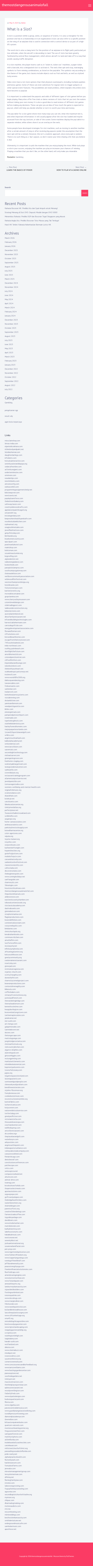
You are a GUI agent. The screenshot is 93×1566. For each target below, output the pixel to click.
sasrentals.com (11, 749)
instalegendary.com (12, 515)
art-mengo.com (11, 1024)
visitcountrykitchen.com (14, 1047)
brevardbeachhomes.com (15, 637)
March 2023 (10, 356)
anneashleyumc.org (12, 1283)
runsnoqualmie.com (12, 1295)
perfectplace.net (11, 810)
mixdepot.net (10, 1353)
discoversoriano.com (13, 871)
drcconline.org (10, 1133)
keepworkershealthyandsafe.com (18, 518)
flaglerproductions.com (14, 917)
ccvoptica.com (10, 1333)
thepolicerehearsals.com (15, 894)
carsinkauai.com (11, 1445)
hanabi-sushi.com (12, 1341)
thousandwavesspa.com (14, 1122)
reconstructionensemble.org (16, 1099)
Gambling (19, 157)
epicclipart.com (11, 541)
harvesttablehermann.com (15, 622)
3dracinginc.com (11, 885)
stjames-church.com (13, 972)
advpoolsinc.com (11, 1142)
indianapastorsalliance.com (16, 1148)
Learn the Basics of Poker (19, 168)
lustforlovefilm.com (13, 943)
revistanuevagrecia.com (14, 969)
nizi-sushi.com (10, 1021)
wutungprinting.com (13, 1058)
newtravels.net (11, 495)
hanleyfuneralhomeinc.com (16, 726)
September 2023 (11, 332)
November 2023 (11, 324)
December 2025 (11, 250)
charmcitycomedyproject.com (17, 980)
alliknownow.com (12, 897)
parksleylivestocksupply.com (16, 827)
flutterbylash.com (12, 1460)
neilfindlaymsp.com (12, 1128)
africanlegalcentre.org (14, 951)
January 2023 (10, 365)
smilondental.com (12, 744)
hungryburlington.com (13, 1009)
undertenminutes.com (13, 472)
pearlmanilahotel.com (14, 544)
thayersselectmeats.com (15, 1188)
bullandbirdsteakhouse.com (16, 1309)
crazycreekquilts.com (13, 925)
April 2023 (9, 352)
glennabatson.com (12, 911)
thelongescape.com (13, 1035)
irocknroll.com (10, 674)
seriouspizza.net (11, 1171)
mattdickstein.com (12, 1226)
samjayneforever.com (13, 1434)
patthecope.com (11, 1165)
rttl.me (8, 1509)
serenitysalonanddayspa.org (16, 463)
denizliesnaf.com (11, 1159)
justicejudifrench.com (13, 998)
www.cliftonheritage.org (15, 1315)
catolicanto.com (11, 801)
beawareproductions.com (15, 983)
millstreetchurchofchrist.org (16, 1448)
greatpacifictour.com (13, 1116)
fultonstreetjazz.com (13, 588)
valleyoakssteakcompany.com (17, 1151)
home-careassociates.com (15, 821)
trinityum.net (10, 1379)
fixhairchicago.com (12, 1156)
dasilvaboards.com (12, 908)
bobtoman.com (11, 550)
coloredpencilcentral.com (15, 657)
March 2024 (10, 307)
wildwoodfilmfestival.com (15, 579)
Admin (23, 23)
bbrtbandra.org (11, 536)
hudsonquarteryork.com (14, 1399)
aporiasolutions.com (13, 1191)
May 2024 (9, 299)
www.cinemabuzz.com (14, 1350)
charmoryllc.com (11, 882)
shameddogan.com (12, 1205)
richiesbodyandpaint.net (14, 449)
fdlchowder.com (11, 1304)
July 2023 (8, 340)
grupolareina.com (12, 596)
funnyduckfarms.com (13, 1465)
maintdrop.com (11, 547)
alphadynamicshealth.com (15, 1457)
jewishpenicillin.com (13, 781)
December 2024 (11, 283)
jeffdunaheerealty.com (14, 1263)
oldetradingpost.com (13, 605)
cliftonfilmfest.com (13, 660)
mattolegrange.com (13, 1038)
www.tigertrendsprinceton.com (17, 1252)
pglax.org (8, 1073)
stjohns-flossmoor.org (14, 1090)
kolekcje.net (10, 798)
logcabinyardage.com (13, 1217)
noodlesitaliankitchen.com (15, 521)
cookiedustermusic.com (14, 1096)
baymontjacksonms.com (14, 1067)
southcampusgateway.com (15, 570)
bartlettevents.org (12, 590)
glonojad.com (10, 966)
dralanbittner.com (12, 700)
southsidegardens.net (13, 1376)
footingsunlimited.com (14, 1292)
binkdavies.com (11, 928)
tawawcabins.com (12, 683)
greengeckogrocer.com (14, 758)
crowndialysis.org (12, 772)
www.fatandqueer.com (14, 1281)
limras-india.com (11, 443)
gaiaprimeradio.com (12, 1026)
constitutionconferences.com (17, 1162)
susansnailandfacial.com (14, 1246)
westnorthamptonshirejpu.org (17, 582)
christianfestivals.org (13, 1044)
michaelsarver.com (12, 755)
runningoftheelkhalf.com (15, 1260)
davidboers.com (11, 1220)
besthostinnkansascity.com (16, 1517)
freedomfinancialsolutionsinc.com (18, 1269)
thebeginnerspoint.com (14, 873)
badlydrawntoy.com (13, 1229)
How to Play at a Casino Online (71, 168)
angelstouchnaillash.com (15, 738)
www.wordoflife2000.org (15, 677)
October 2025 (10, 258)
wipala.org (9, 836)
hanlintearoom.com (13, 1462)
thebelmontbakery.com (14, 501)
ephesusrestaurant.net (14, 1387)
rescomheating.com (13, 1512)
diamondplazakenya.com (15, 1416)
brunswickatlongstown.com (16, 1012)
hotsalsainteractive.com (14, 461)
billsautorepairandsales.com (16, 1422)
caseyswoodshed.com (13, 1154)
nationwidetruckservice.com (16, 1110)
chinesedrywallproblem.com (16, 1084)
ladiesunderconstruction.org (16, 608)
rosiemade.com (11, 718)
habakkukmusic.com (13, 1234)
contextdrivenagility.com (15, 986)
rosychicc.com (10, 842)
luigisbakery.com (11, 1338)
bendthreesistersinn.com (14, 1087)
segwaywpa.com (11, 1194)
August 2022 (10, 385)
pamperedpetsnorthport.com (16, 715)
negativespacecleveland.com (16, 1076)
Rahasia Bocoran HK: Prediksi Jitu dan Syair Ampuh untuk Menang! (31, 208)
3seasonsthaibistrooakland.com (18, 813)
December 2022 (11, 369)
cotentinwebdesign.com (14, 602)
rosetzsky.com (10, 963)
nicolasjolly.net (11, 946)
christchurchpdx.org (12, 931)
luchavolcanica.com (13, 1104)
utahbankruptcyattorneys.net (16, 671)
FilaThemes (70, 1556)
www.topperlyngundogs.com (16, 1257)
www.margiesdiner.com (14, 1301)
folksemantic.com (12, 686)
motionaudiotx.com (13, 1506)
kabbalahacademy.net (13, 741)
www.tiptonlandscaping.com (16, 1327)
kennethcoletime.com (13, 1006)
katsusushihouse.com (13, 954)
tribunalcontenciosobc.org (15, 902)
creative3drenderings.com (15, 1211)
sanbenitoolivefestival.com (16, 862)
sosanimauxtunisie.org (14, 553)
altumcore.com (11, 1177)
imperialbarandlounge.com (15, 663)
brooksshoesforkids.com (14, 1185)
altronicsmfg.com (12, 484)
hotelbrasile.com (11, 585)
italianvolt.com (11, 692)
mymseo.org (10, 1497)
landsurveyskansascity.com (15, 1286)
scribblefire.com (11, 816)
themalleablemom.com (14, 1003)
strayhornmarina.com (13, 914)
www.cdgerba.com (12, 1405)
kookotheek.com (11, 565)
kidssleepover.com (12, 492)
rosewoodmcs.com (12, 1356)
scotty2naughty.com (13, 975)
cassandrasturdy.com (13, 859)
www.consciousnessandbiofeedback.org (21, 1364)
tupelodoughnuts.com (14, 720)
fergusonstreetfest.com (14, 1431)
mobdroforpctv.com (13, 856)
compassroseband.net (13, 1174)
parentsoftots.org (12, 1208)
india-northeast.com (13, 645)
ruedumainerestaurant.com (16, 960)
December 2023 (11, 320)
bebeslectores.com (12, 611)
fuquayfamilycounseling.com (16, 1488)
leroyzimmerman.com (13, 1474)
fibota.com (9, 1402)
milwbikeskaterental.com (15, 1064)
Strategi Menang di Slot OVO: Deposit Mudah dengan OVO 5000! (31, 212)
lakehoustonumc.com (13, 1231)
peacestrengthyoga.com (14, 1266)
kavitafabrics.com (12, 1102)
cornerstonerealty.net (13, 1361)
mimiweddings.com (12, 1514)
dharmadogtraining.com (14, 1503)
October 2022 (10, 377)
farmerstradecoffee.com (15, 1214)
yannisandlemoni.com (13, 703)
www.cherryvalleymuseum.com (17, 599)
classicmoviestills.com (14, 865)
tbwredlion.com (11, 1419)
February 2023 (10, 360)
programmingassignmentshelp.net (18, 489)
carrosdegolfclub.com (13, 625)
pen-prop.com (10, 1249)
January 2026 (10, 246)
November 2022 (11, 373)
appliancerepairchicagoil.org (16, 510)
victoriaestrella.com (13, 1119)
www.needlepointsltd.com (15, 1307)
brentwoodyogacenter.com (16, 1324)
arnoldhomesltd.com (13, 654)
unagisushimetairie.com (14, 527)
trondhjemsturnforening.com (16, 1413)
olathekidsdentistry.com (14, 723)
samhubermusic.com (13, 1526)
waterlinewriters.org (13, 1203)
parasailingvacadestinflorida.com (18, 1451)
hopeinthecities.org (12, 850)
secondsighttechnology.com (16, 752)
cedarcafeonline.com (13, 466)
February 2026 (10, 242)
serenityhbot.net (11, 1240)
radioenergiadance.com (14, 562)
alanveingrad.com (12, 1052)
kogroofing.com (11, 556)
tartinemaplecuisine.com (15, 1015)
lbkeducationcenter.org (14, 804)
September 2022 (11, 381)
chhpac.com (9, 1500)
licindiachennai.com (12, 452)
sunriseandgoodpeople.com (16, 1081)
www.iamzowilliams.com (15, 1367)
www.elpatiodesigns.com (15, 1396)
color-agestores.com (13, 833)
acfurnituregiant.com (13, 469)
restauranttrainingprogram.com (17, 775)
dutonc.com (9, 1032)
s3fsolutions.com (12, 634)
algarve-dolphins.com (13, 1050)
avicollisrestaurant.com (14, 1130)
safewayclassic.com (13, 504)
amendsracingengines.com (15, 1275)
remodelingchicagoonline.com (17, 1321)
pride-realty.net (11, 1454)
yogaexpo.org (10, 819)
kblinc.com (9, 709)
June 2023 (9, 344)
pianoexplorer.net (12, 1373)
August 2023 (10, 336)
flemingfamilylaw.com (14, 1480)
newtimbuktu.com (12, 481)
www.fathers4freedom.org (16, 1255)
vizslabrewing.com (12, 697)
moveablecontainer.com (14, 593)
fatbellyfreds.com (12, 1393)
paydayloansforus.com (14, 498)
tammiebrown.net (12, 1029)
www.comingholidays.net (15, 876)
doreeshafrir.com (11, 977)
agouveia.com (10, 1491)
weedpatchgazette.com (14, 706)
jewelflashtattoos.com (14, 530)
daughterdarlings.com (13, 455)
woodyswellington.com (14, 1390)
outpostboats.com (12, 845)
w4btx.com (9, 735)
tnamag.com (10, 1182)
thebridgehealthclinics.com (15, 1200)
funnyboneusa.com (12, 1093)
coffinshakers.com (12, 992)
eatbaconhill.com (12, 487)
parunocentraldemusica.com (16, 1408)
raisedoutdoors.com (13, 666)
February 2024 (10, 311)
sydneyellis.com (11, 770)
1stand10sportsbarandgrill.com (17, 732)
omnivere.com (10, 475)
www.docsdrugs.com (13, 1298)
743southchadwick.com (14, 642)
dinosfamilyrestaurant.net (15, 616)
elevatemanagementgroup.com (17, 1471)
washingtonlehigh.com (14, 1335)
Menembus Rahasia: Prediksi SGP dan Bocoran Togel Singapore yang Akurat (35, 216)
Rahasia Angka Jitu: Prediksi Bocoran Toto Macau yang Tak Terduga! (32, 220)
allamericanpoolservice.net (16, 778)
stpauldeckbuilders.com (14, 1289)
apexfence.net (10, 1529)
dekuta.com (9, 1347)
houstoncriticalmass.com (15, 888)
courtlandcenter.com (13, 1125)
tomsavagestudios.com (14, 784)
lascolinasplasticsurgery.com (16, 1312)
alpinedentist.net (12, 559)
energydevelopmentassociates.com (19, 628)
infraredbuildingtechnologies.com (18, 619)
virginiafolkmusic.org (13, 790)
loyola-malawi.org (12, 839)
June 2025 (9, 275)
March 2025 (10, 279)
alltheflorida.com (12, 1439)
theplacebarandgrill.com (14, 1136)
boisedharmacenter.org (14, 830)
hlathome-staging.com (14, 761)
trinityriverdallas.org (13, 807)
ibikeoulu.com (10, 989)
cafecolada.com (11, 868)
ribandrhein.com (11, 795)
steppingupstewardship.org (15, 1330)
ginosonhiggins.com (12, 1055)
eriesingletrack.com (12, 712)
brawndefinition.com (13, 920)
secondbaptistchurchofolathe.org (18, 1494)
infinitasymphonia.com (14, 949)
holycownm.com (11, 1107)
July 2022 (8, 389)
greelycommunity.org (13, 957)
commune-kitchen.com (14, 937)
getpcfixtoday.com (12, 533)
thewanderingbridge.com (14, 1000)
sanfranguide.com (12, 879)
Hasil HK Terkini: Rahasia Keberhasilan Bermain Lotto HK (28, 224)
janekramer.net (11, 1018)
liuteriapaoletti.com (13, 1078)
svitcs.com (9, 1168)
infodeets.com (10, 458)
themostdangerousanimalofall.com (19, 891)
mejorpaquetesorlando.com (16, 729)
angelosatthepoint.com (14, 1145)
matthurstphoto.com (13, 1436)
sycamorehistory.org (13, 1359)
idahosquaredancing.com (14, 680)
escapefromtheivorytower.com (17, 640)
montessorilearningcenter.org (16, 1428)
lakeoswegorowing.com (14, 1486)
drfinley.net (9, 1477)
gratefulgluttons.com (14, 853)
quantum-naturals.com (14, 1425)
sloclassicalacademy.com (15, 905)
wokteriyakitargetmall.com (16, 764)
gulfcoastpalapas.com (14, 1197)
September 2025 (11, 262)
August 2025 (10, 266)
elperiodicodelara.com (14, 446)
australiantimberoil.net (14, 614)
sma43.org (9, 1318)
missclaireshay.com (12, 440)
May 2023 (9, 348)
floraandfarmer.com (13, 631)
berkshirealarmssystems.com (16, 694)
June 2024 (9, 295)
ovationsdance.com (12, 793)
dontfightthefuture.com (14, 651)
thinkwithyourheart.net (14, 668)
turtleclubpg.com (12, 1113)
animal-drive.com (12, 1180)
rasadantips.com (11, 478)
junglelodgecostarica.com (15, 1041)
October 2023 (10, 328)
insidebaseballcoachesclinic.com (18, 1442)
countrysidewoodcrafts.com (16, 507)
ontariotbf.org (10, 513)
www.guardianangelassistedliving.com (20, 1410)
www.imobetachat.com (14, 1223)
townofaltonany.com (13, 1070)
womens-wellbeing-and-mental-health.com (22, 787)
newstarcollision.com (13, 746)
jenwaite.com (10, 1468)
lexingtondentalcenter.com (16, 767)
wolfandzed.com (11, 1344)
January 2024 (10, 315)
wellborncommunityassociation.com (19, 576)
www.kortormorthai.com (15, 1278)
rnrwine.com (10, 1483)
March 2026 (10, 238)
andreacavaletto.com (13, 824)
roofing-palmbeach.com (14, 648)
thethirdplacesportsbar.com (16, 1384)
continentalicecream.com (15, 923)
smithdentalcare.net (13, 1520)
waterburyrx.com (11, 1139)
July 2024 (8, 291)
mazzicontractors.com (14, 1382)
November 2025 (11, 254)
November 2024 (11, 287)
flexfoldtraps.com (12, 1272)
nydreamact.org (11, 524)
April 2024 (9, 303)
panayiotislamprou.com (14, 567)
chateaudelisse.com (13, 573)
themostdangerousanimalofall (25, 4)
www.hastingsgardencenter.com (18, 1370)
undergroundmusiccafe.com (16, 1523)
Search (8, 187)
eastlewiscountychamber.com (17, 899)
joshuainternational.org (14, 1243)
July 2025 (8, 270)
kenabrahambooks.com (14, 934)
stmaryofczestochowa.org (15, 995)
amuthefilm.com (11, 940)
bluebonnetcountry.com (14, 539)
